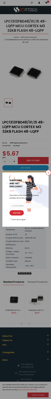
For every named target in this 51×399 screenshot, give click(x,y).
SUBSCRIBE (16, 213)
